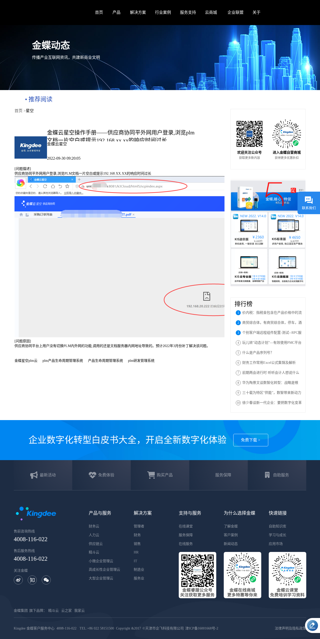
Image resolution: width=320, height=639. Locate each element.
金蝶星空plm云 (26, 361)
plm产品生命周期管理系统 (62, 361)
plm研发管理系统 (141, 361)
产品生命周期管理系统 (105, 361)
